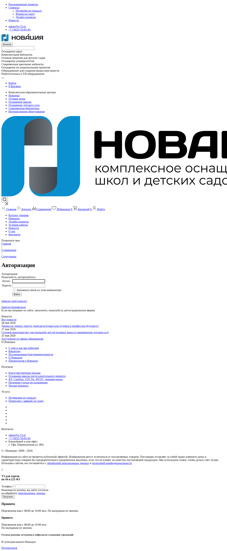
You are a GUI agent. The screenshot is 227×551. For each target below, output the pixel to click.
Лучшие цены (17, 98)
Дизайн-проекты (26, 17)
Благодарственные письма (24, 372)
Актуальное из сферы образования (22, 338)
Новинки (14, 95)
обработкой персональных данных (68, 463)
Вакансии (14, 351)
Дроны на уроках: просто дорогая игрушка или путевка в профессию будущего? (50, 325)
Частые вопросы (18, 385)
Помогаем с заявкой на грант (26, 400)
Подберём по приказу (29, 10)
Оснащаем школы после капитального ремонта (37, 376)
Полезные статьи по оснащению (28, 382)
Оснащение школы (20, 101)
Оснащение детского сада (24, 105)
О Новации (15, 357)
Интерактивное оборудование (27, 111)
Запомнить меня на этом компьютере (38, 290)
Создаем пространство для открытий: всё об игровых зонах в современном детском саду (55, 332)
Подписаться (9, 547)
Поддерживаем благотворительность (31, 354)
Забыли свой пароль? (14, 301)
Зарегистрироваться (13, 307)
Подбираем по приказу (22, 397)
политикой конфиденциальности (112, 463)
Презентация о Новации (23, 360)
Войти (12, 83)
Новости (14, 20)
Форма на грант (25, 13)
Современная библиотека (24, 108)
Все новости (8, 319)
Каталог (7, 44)
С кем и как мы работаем (24, 348)
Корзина (16, 86)
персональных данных (31, 493)
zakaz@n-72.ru (17, 26)
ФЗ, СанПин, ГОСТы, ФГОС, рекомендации (36, 379)
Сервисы (14, 7)
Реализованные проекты (23, 4)
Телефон (6, 486)
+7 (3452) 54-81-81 (20, 29)
